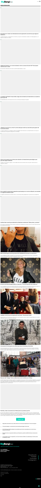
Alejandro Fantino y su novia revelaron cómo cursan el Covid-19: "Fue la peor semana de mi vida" (19, 66)
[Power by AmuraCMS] (38, 478)
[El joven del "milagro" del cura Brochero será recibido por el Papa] (20, 364)
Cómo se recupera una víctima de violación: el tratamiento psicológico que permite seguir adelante (18, 160)
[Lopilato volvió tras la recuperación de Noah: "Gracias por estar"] (20, 301)
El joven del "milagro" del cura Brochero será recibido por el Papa (16, 378)
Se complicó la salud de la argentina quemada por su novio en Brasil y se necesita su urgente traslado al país (20, 192)
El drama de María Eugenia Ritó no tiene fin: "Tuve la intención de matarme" (18, 284)
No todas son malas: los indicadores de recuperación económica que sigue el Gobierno (19, 34)
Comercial (2, 474)
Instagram (32, 460)
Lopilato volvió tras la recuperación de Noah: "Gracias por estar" (16, 315)
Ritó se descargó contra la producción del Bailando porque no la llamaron (18, 253)
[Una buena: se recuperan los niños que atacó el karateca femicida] (20, 332)
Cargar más (20, 419)
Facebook (32, 455)
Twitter (33, 456)
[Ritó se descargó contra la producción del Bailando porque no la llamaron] (20, 239)
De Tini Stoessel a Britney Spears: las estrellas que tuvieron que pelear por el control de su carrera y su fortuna (19, 430)
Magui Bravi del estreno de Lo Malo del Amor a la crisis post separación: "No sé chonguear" (19, 423)
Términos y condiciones (4, 473)
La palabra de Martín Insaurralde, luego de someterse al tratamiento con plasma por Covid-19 (20, 97)
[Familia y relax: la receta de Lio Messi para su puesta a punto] (20, 396)
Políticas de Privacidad (4, 472)
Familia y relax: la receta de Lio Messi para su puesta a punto (15, 410)
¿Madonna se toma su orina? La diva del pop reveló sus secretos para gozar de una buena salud (19, 128)
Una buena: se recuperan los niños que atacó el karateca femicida (16, 346)
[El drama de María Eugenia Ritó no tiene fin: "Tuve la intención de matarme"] (20, 270)
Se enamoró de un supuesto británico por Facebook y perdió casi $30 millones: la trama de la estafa (19, 433)
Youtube (33, 458)
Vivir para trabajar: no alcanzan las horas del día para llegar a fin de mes (15, 426)
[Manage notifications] (39, 486)
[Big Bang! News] (7, 2)
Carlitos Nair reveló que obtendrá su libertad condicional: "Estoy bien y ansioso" (20, 222)
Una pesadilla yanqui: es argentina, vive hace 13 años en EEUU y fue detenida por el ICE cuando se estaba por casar (20, 437)
